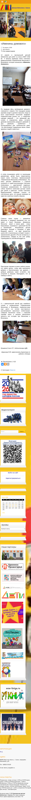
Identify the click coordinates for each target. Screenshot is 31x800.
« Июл (3, 512)
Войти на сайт (13, 473)
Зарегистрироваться (13, 478)
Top (29, 798)
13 (13, 504)
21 (16, 506)
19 (10, 506)
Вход (1, 751)
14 (16, 504)
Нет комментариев (9, 51)
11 (6, 504)
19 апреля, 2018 (7, 47)
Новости (12, 370)
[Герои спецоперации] (12, 722)
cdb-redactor (6, 49)
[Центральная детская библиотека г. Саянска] (15, 7)
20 (13, 506)
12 (10, 504)
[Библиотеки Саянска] (12, 555)
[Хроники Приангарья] (12, 566)
